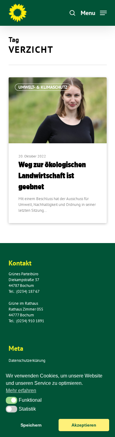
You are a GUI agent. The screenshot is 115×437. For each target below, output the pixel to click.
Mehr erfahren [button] (21, 390)
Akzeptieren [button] (83, 425)
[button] (11, 400)
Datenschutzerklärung (27, 360)
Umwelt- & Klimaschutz (42, 87)
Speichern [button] (31, 425)
